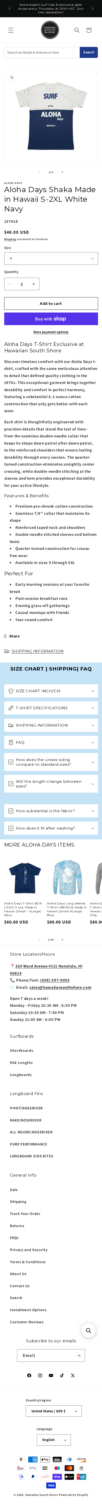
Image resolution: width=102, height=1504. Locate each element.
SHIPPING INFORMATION (38, 651)
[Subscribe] (78, 1355)
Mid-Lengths (21, 1062)
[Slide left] (39, 172)
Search (88, 52)
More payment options (51, 332)
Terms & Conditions (28, 1261)
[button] (11, 30)
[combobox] (42, 52)
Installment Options (28, 1309)
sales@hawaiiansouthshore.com (60, 987)
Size (7, 247)
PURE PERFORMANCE (28, 1144)
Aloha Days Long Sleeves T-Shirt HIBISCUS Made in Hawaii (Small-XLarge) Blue (67, 909)
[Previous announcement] (9, 8)
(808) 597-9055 (55, 980)
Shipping (10, 239)
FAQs (14, 1237)
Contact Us (20, 1285)
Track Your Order (25, 1213)
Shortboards (21, 1050)
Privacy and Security (29, 1249)
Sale (14, 1189)
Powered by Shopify (73, 1495)
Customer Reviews (27, 1321)
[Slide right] (62, 172)
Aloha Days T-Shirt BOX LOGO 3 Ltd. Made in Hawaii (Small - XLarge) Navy (23, 909)
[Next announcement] (92, 8)
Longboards (21, 1074)
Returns (17, 1225)
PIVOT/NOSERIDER (26, 1107)
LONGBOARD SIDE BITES (31, 1155)
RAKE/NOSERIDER (25, 1120)
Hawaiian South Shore (42, 1495)
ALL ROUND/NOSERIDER (31, 1131)
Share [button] (14, 635)
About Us (18, 1273)
